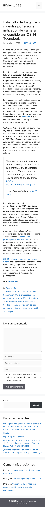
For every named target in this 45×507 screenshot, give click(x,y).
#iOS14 (10, 181)
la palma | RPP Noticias (13, 437)
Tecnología (11, 288)
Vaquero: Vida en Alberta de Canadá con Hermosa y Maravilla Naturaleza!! (20, 487)
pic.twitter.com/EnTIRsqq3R (20, 184)
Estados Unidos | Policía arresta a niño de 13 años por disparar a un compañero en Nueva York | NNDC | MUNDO (21, 443)
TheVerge (26, 117)
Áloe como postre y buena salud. (26, 479)
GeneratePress (22, 504)
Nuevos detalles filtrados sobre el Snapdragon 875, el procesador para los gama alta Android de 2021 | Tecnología (20, 294)
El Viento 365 (12, 5)
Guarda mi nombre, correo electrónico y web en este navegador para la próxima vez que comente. (23, 377)
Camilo (6, 433)
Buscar (6, 401)
